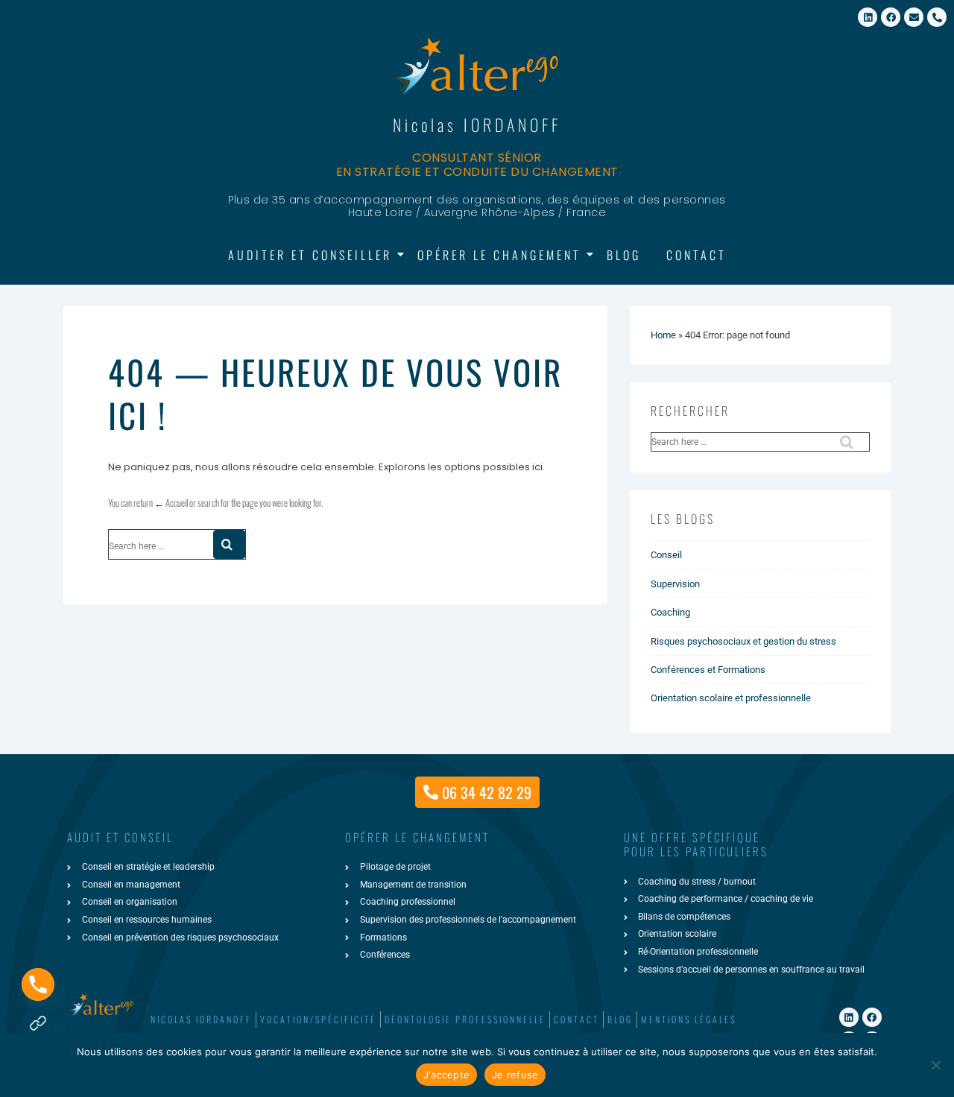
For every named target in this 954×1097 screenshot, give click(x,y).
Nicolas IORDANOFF (477, 124)
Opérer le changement (499, 255)
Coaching (670, 612)
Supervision (675, 583)
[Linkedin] (867, 17)
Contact (696, 255)
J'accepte (446, 1075)
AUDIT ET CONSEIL (120, 837)
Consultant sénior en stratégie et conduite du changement (477, 164)
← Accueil (171, 502)
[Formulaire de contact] (38, 1023)
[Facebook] (890, 17)
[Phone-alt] (937, 17)
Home (663, 335)
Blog (624, 255)
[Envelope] (913, 17)
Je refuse (515, 1075)
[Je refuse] (935, 1065)
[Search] (229, 544)
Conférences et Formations (708, 669)
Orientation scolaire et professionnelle (731, 698)
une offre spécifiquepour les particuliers (696, 844)
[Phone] (38, 984)
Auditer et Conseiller (310, 255)
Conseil (666, 554)
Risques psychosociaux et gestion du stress (743, 641)
